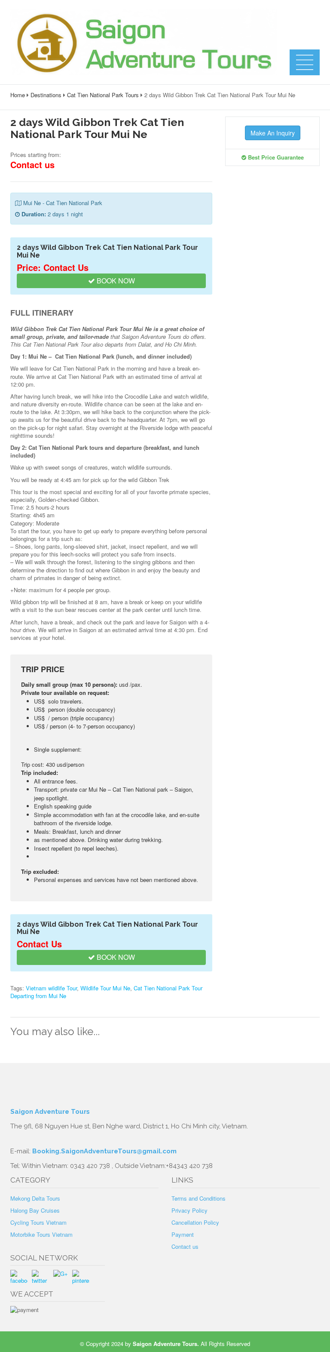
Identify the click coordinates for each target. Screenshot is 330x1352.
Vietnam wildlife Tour (51, 988)
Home (17, 95)
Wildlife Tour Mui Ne (105, 988)
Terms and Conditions (198, 1198)
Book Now (115, 281)
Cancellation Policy (195, 1222)
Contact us (185, 1246)
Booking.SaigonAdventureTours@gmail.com (104, 1151)
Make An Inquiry (273, 133)
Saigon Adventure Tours (50, 1111)
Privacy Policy (189, 1210)
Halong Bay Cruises (35, 1210)
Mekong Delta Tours (35, 1198)
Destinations (46, 95)
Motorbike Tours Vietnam (41, 1234)
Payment (182, 1234)
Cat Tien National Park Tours (103, 95)
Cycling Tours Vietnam (38, 1222)
